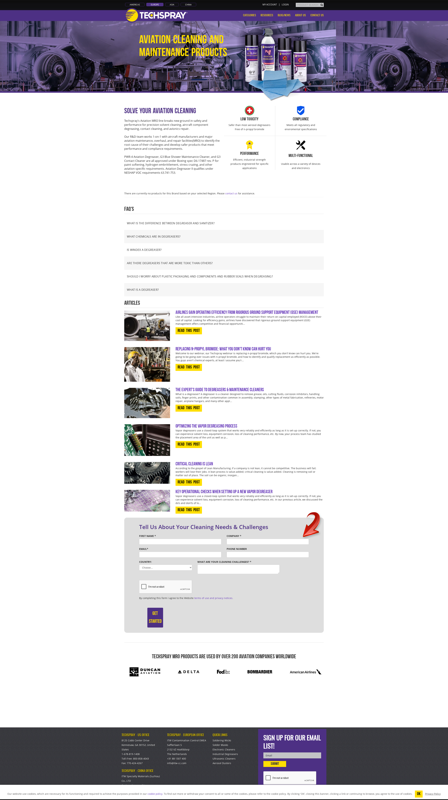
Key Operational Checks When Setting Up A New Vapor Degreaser (224, 492)
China (188, 4)
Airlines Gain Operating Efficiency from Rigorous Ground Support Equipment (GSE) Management (247, 312)
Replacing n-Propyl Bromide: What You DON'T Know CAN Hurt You (223, 349)
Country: (145, 561)
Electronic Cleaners (224, 749)
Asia (172, 4)
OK (419, 794)
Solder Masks (220, 745)
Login (285, 4)
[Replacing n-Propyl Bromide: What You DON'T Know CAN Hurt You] (147, 364)
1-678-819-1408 (131, 754)
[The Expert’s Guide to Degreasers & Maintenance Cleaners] (147, 403)
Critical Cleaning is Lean (194, 464)
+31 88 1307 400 (176, 758)
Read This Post (189, 331)
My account (269, 4)
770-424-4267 (135, 763)
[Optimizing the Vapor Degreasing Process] (147, 440)
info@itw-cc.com (176, 763)
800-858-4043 (141, 758)
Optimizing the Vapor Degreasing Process (206, 426)
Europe (155, 4)
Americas (135, 4)
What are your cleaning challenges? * (224, 561)
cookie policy (155, 793)
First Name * (147, 536)
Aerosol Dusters (222, 763)
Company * (234, 536)
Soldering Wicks (222, 740)
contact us (231, 193)
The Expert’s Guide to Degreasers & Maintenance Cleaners (220, 390)
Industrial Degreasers (225, 754)
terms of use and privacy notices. (213, 598)
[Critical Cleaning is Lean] (147, 473)
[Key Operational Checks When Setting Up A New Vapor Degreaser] (147, 501)
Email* (143, 549)
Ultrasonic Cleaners (224, 758)
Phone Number (237, 549)
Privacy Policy (433, 793)
